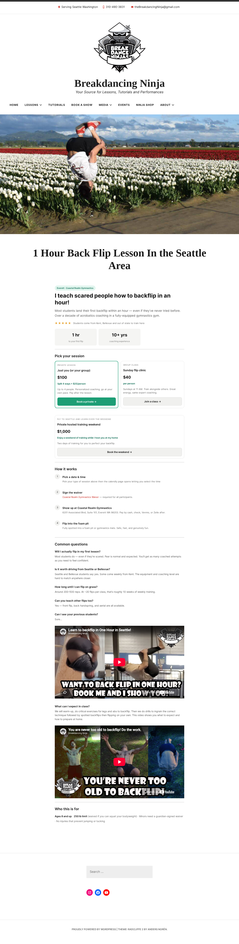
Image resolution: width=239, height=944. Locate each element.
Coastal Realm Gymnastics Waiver (80, 497)
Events (124, 105)
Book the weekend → (119, 451)
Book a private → (86, 401)
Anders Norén (157, 929)
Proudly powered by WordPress (94, 929)
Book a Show (82, 105)
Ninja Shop (145, 105)
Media (103, 105)
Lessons (31, 105)
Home (14, 105)
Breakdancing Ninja (119, 83)
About (165, 105)
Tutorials (56, 105)
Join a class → (152, 401)
